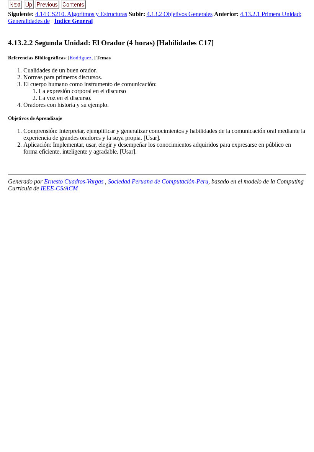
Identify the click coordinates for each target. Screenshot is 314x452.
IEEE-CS (52, 188)
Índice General (73, 21)
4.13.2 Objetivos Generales (180, 14)
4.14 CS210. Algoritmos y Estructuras (81, 14)
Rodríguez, (82, 58)
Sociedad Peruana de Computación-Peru (158, 181)
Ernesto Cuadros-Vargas (73, 181)
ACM (71, 188)
